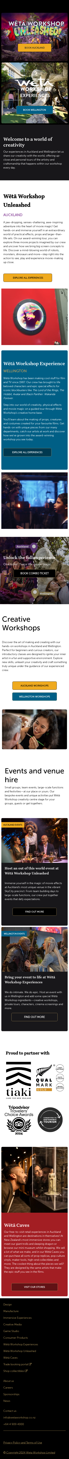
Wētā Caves (10, 1357)
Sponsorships (11, 1394)
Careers (8, 1387)
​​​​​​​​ (34, 1287)
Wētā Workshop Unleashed (19, 1351)
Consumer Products (15, 1337)
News (6, 1400)
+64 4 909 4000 (13, 1424)
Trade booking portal (15, 1364)
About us (8, 1381)
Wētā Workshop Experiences (20, 1344)
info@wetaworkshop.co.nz (19, 1417)
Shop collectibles (13, 1371)
